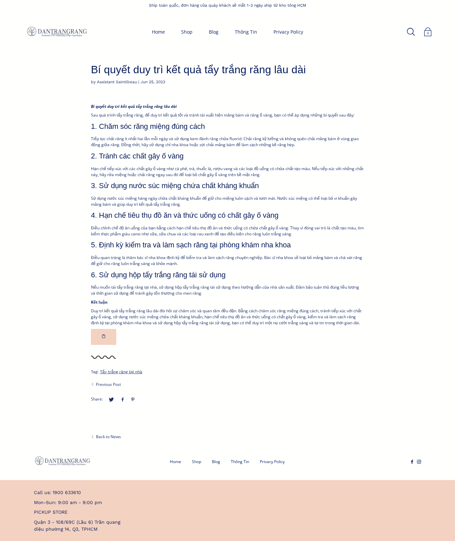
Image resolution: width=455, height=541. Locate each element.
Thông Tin (246, 32)
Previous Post (108, 384)
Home (158, 32)
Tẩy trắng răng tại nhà (121, 372)
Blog (214, 32)
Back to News (108, 436)
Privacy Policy (288, 32)
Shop (187, 32)
